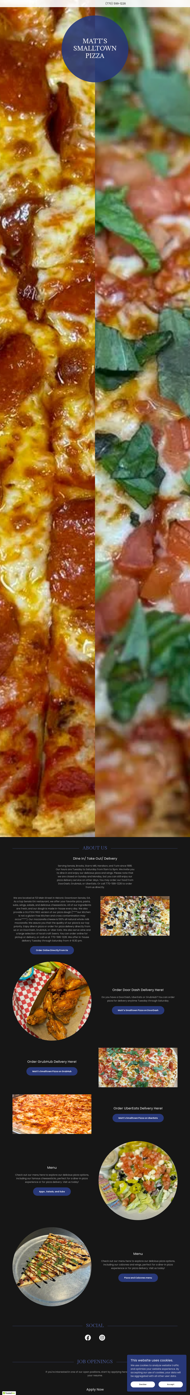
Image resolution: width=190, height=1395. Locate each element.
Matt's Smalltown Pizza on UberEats (138, 1118)
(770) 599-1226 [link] (115, 3)
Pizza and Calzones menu (138, 1277)
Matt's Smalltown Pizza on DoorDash (138, 1010)
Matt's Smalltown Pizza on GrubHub (52, 1071)
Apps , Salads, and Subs (52, 1191)
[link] (88, 1338)
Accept (170, 1384)
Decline (142, 1384)
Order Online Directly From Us (52, 950)
